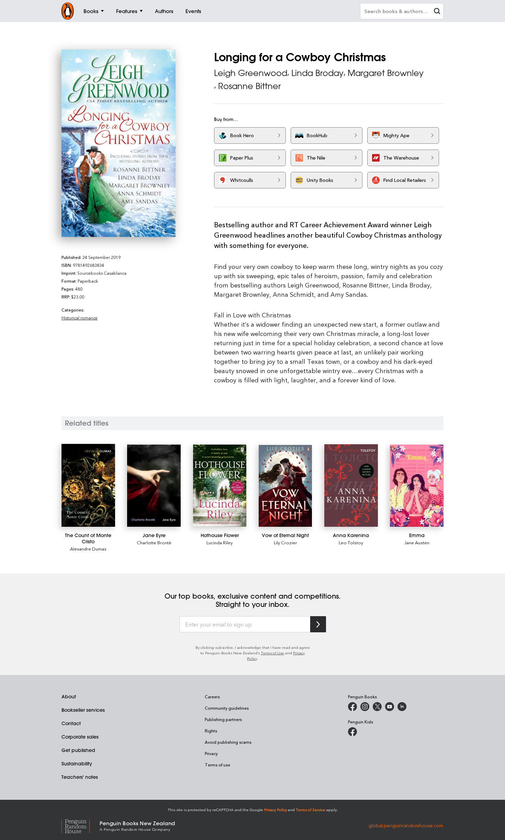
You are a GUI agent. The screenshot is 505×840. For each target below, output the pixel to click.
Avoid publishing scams (228, 742)
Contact (71, 723)
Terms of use (217, 765)
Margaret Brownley (386, 73)
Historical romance (79, 318)
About (68, 697)
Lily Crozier (285, 542)
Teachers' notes (79, 777)
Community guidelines (227, 708)
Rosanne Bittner (249, 86)
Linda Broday (317, 73)
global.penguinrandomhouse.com (406, 825)
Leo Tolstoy (351, 542)
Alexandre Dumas (88, 548)
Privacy (211, 753)
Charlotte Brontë (154, 542)
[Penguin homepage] (67, 11)
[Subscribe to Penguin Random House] (318, 624)
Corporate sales (80, 737)
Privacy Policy (275, 809)
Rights (211, 731)
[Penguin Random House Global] (80, 825)
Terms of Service (310, 809)
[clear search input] (437, 12)
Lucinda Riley (219, 542)
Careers (212, 697)
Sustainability (76, 764)
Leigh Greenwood (250, 73)
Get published (78, 750)
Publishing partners (223, 719)
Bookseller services (83, 710)
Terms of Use (272, 653)
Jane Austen (416, 542)
